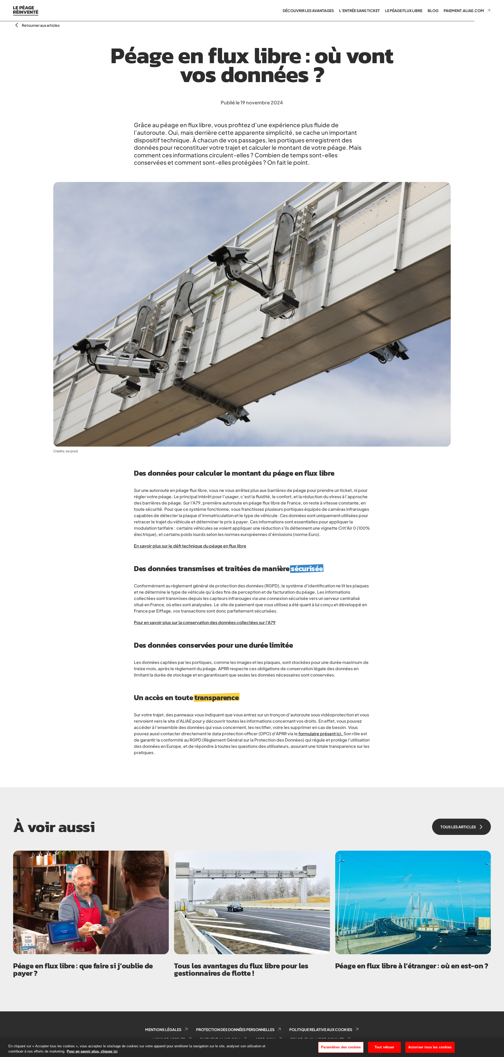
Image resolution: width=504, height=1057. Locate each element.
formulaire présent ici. (320, 733)
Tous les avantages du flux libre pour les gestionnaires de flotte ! (241, 969)
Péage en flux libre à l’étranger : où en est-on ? (411, 965)
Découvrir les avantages (308, 10)
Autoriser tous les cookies (430, 1047)
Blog (433, 10)
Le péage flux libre (403, 10)
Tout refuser (385, 1047)
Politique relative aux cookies (320, 1029)
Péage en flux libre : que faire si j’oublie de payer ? (83, 969)
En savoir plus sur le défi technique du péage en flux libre (190, 546)
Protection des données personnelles (235, 1029)
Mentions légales (163, 1029)
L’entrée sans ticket (359, 10)
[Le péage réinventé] (25, 10)
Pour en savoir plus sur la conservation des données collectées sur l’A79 (205, 622)
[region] (252, 1047)
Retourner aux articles (41, 25)
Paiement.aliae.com (464, 10)
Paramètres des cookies (341, 1047)
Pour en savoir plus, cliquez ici (92, 1051)
